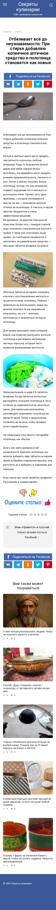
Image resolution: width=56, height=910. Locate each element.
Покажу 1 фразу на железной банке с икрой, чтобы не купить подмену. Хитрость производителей (28, 858)
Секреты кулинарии (28, 6)
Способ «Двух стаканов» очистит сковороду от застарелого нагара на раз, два (26, 688)
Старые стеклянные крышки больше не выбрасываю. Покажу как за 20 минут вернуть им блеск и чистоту (26, 744)
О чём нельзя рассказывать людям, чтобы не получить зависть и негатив (28, 633)
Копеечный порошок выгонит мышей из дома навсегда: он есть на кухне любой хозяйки (27, 801)
